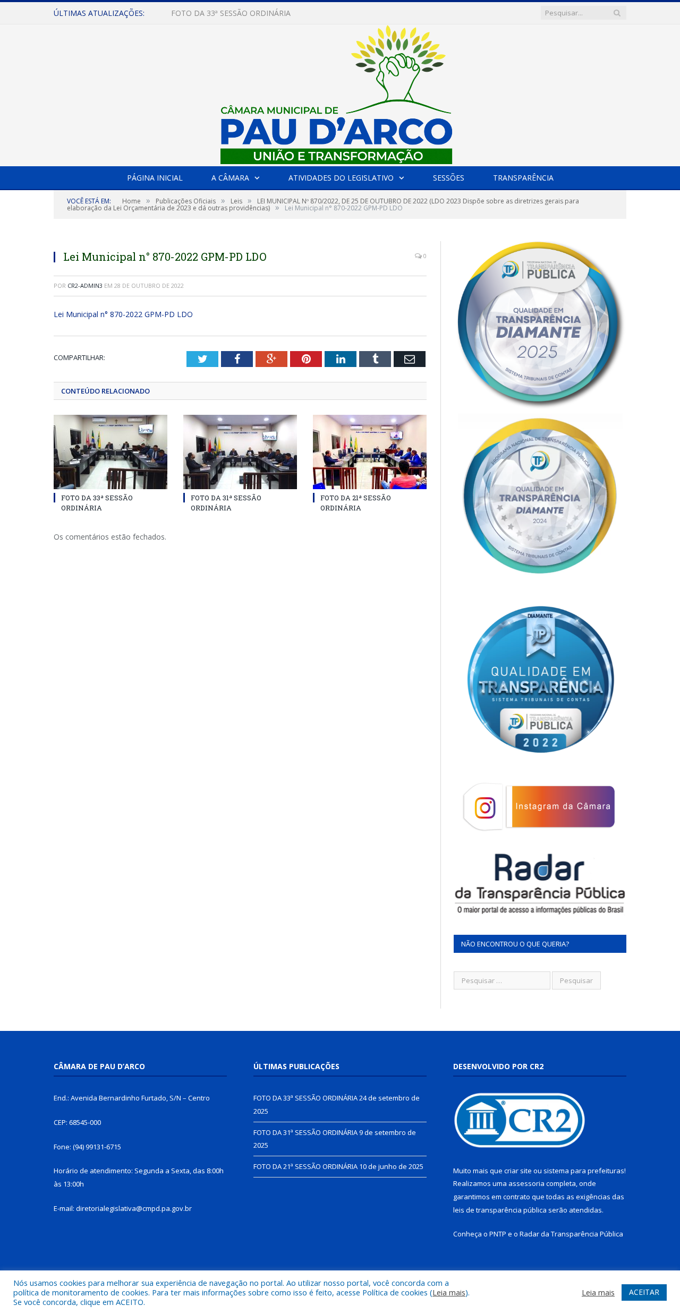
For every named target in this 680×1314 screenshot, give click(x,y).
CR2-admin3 (85, 285)
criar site (518, 1170)
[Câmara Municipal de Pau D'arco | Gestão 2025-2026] (340, 92)
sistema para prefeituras (583, 1170)
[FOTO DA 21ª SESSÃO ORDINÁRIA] (370, 452)
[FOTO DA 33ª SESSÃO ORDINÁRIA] (110, 452)
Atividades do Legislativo (341, 178)
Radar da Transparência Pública (571, 1234)
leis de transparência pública (500, 1210)
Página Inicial (155, 178)
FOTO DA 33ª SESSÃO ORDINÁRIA (97, 502)
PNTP (497, 1234)
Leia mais (448, 1292)
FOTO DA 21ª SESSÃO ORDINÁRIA (355, 502)
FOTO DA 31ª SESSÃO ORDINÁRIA (231, 13)
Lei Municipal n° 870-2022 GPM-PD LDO (123, 314)
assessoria (526, 1183)
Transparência (523, 178)
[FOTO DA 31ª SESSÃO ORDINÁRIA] (240, 452)
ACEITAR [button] (644, 1292)
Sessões (448, 178)
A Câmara (230, 178)
